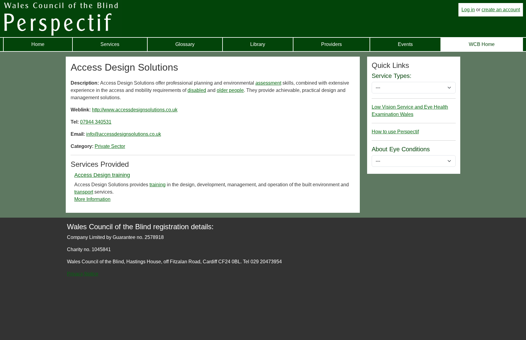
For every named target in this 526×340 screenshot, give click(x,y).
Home (37, 44)
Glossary (185, 44)
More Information (92, 199)
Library (257, 44)
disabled (197, 90)
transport (83, 192)
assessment (268, 83)
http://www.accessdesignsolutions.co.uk (134, 109)
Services (109, 44)
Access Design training (102, 175)
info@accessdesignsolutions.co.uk (123, 134)
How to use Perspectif (395, 131)
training (157, 184)
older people (230, 90)
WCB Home (482, 44)
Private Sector (110, 146)
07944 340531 (95, 121)
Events (405, 44)
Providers (331, 44)
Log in (468, 9)
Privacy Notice (82, 273)
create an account (501, 9)
